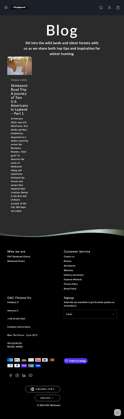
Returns (68, 261)
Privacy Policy (71, 284)
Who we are (16, 251)
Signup (69, 297)
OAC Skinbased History (18, 256)
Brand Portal (70, 288)
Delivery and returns (74, 275)
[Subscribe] (113, 314)
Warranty (68, 270)
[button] (6, 7)
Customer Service (77, 251)
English (45, 398)
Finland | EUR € (45, 389)
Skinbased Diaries (16, 261)
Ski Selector (69, 265)
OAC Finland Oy (19, 297)
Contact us (69, 256)
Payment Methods (73, 279)
